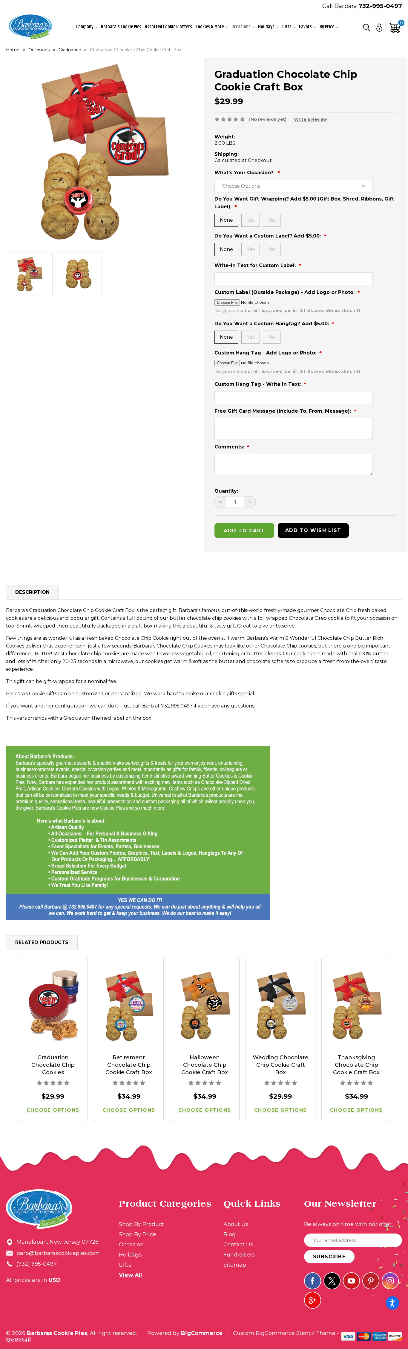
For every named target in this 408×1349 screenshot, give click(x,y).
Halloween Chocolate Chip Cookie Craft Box (204, 1065)
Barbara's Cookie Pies (121, 27)
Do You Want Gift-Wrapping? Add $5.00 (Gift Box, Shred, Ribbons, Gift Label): (304, 202)
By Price (327, 27)
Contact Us (238, 1244)
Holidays (266, 27)
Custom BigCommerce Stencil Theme (284, 1333)
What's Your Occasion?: (245, 172)
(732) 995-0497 (36, 1264)
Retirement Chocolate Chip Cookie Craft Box (128, 1065)
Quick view (53, 1005)
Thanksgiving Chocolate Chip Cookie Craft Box (356, 1065)
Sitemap (234, 1265)
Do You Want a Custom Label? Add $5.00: (268, 236)
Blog (229, 1234)
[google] (312, 1300)
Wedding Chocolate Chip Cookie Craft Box (281, 1065)
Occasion (131, 1244)
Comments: (230, 447)
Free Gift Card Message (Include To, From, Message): (283, 411)
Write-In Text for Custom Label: (255, 265)
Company (84, 27)
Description (32, 592)
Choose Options (53, 1110)
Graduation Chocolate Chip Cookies (53, 1065)
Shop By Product (141, 1224)
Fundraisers (239, 1254)
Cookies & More (210, 27)
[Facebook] (312, 1280)
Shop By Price (137, 1234)
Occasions (241, 27)
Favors (305, 27)
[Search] (366, 27)
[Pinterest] (370, 1280)
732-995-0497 (380, 6)
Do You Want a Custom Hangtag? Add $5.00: (272, 323)
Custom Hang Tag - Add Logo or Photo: (266, 353)
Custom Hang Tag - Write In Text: (258, 384)
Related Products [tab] (41, 942)
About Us (235, 1224)
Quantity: (226, 491)
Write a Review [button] (310, 119)
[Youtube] (351, 1280)
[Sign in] (379, 27)
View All (130, 1275)
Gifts (287, 27)
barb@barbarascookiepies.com (58, 1253)
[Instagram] (390, 1280)
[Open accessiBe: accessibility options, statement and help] (392, 1303)
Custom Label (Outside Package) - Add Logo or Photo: (285, 292)
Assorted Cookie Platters (168, 27)
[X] (331, 1280)
